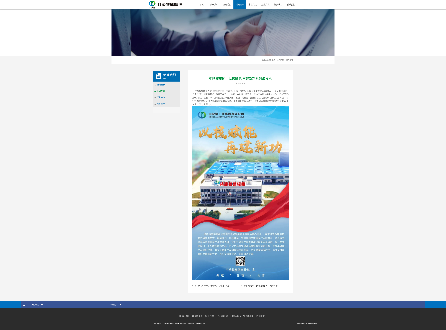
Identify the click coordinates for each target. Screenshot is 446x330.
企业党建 (252, 4)
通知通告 (161, 85)
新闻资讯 (240, 4)
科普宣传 (161, 104)
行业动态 (161, 97)
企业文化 (265, 4)
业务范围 (227, 4)
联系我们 (291, 4)
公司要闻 (161, 91)
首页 (201, 4)
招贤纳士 (278, 4)
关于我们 (214, 4)
